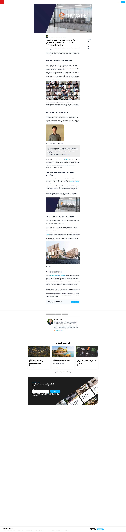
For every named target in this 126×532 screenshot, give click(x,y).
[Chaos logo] (2, 2)
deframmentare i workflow (74, 181)
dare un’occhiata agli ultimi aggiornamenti (68, 290)
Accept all (100, 529)
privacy (49, 393)
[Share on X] (88, 44)
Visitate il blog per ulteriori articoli (62, 371)
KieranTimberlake (67, 159)
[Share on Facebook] (88, 41)
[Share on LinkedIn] (88, 46)
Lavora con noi (57, 79)
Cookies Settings (93, 529)
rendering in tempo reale (54, 275)
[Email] (88, 48)
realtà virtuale (63, 275)
